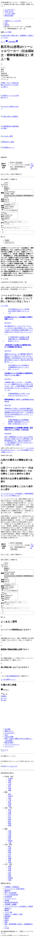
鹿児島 (10, 878)
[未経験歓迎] (11, 217)
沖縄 (9, 880)
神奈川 (10, 796)
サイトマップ (8, 746)
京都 (9, 833)
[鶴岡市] (6, 186)
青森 (9, 780)
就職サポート (8, 731)
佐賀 (9, 868)
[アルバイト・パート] (9, 203)
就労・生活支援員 (10, 893)
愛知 (9, 823)
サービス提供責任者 (11, 894)
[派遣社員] (9, 201)
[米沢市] (6, 185)
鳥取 (9, 850)
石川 (9, 816)
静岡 (9, 825)
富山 (9, 817)
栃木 (9, 802)
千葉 (9, 800)
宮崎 (9, 876)
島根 (9, 852)
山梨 (9, 812)
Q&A (6, 735)
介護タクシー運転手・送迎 (13, 914)
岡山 (9, 846)
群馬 (9, 806)
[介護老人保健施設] (11, 207)
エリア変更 (8, 32)
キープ (5, 42)
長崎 (9, 870)
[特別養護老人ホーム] (11, 205)
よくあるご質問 (9, 13)
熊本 (9, 874)
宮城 (9, 788)
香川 (9, 856)
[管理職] (19, 190)
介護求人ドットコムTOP (12, 21)
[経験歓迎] (11, 219)
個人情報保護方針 (13, 676)
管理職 (6, 900)
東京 (9, 794)
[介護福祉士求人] (11, 215)
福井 (9, 819)
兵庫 (9, 835)
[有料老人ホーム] (11, 208)
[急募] (11, 213)
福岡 (9, 866)
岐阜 (9, 821)
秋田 (9, 782)
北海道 (10, 778)
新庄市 (6, 24)
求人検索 (7, 729)
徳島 (9, 860)
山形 (5, 23)
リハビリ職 (8, 912)
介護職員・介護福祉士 (11, 887)
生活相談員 (8, 896)
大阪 (9, 831)
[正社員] (9, 198)
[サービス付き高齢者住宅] (11, 210)
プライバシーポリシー (11, 744)
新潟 (9, 810)
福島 (9, 790)
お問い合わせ (8, 12)
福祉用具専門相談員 (11, 902)
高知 (9, 862)
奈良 (9, 839)
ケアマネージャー (10, 898)
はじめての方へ (9, 10)
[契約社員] (9, 199)
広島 (9, 848)
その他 (6, 928)
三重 (9, 842)
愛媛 (9, 858)
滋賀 (9, 837)
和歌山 (10, 841)
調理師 (6, 918)
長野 (9, 814)
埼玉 (9, 798)
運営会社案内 (8, 15)
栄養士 (6, 920)
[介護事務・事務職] (19, 194)
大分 (9, 872)
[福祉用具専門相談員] (19, 192)
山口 (9, 854)
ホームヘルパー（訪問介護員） (14, 889)
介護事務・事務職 (10, 904)
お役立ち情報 (8, 736)
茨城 (9, 804)
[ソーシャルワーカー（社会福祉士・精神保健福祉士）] (19, 195)
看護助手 (7, 891)
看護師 (6, 910)
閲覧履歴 (13, 42)
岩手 (9, 786)
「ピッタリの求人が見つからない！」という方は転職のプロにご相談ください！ (17, 450)
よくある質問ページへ (8, 679)
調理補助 (7, 916)
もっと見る (4, 279)
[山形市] (6, 183)
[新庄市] (6, 188)
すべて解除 (31, 165)
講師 (5, 922)
